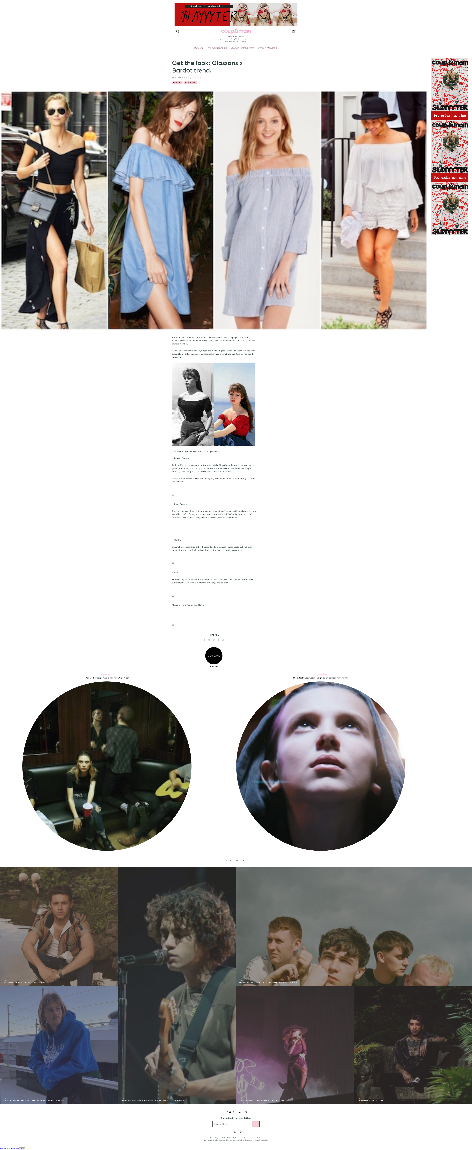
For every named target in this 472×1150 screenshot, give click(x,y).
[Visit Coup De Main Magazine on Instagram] (233, 1112)
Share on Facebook (204, 640)
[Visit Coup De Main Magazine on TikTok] (236, 1112)
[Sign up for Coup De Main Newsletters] (246, 1112)
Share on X (209, 640)
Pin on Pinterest (214, 640)
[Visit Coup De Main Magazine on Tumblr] (243, 1112)
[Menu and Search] (178, 31)
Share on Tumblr (219, 640)
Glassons (177, 83)
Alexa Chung (190, 83)
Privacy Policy (236, 1132)
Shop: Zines (268, 46)
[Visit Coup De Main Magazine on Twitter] (239, 1112)
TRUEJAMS (294, 31)
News (198, 49)
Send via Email (223, 640)
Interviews (217, 46)
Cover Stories (242, 46)
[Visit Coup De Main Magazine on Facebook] (227, 1112)
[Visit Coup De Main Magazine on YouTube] (230, 1112)
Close (22, 1149)
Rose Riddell (198, 78)
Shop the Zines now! (9, 1148)
